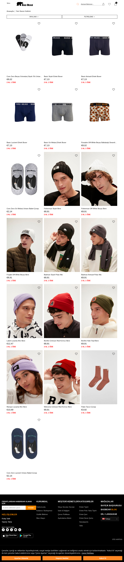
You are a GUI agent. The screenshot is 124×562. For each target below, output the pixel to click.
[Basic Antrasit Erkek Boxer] (99, 47)
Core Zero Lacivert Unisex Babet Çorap (22, 473)
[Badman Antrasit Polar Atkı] (99, 245)
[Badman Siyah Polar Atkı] (62, 245)
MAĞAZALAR (107, 502)
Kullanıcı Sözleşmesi (44, 511)
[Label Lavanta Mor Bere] (25, 311)
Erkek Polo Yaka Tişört (88, 511)
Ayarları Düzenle (21, 558)
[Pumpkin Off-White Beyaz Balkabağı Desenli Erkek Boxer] (99, 113)
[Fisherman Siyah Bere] (62, 179)
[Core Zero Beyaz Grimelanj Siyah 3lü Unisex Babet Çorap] (25, 47)
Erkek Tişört (83, 507)
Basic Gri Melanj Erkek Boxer (55, 142)
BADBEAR (109, 510)
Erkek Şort (83, 514)
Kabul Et (102, 558)
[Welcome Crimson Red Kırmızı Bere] (62, 377)
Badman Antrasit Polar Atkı (91, 274)
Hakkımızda (41, 507)
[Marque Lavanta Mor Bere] (25, 377)
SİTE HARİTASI (117, 539)
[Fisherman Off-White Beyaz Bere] (99, 179)
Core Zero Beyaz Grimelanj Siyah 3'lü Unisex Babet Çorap (25, 76)
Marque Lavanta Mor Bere (17, 407)
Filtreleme (88, 17)
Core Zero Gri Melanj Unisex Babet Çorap (23, 208)
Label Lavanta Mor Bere (16, 341)
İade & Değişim (64, 511)
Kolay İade (6, 519)
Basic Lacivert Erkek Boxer (17, 142)
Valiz (81, 526)
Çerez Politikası (88, 553)
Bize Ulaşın (40, 518)
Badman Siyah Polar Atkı (53, 274)
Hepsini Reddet (62, 558)
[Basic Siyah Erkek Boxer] (62, 47)
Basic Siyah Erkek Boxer (53, 76)
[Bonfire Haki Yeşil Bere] (99, 311)
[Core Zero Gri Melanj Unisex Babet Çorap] (25, 179)
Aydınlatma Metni (64, 518)
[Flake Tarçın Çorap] (99, 377)
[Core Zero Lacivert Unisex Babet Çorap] (25, 443)
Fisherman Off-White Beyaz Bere (94, 208)
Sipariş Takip (7, 522)
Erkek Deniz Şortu (86, 518)
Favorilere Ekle (39, 23)
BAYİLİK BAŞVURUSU (111, 506)
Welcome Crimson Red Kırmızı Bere (58, 407)
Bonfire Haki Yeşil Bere (90, 341)
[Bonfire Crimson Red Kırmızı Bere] (62, 311)
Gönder (31, 508)
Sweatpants (83, 522)
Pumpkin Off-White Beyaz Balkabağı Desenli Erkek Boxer (99, 142)
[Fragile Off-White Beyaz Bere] (25, 245)
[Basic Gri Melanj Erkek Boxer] (62, 113)
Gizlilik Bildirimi (42, 514)
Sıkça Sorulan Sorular (66, 507)
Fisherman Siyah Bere (52, 208)
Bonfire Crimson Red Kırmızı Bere (57, 341)
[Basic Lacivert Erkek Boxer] (25, 113)
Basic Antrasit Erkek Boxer (91, 76)
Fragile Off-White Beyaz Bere (18, 274)
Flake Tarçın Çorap (88, 407)
